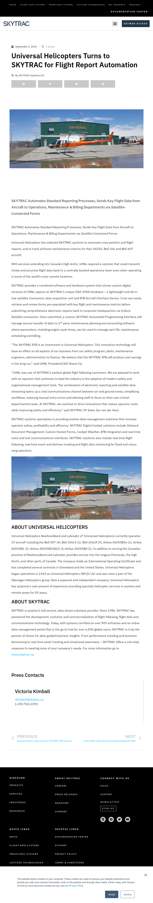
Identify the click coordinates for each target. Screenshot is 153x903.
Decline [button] (128, 894)
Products (16, 785)
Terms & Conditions (69, 862)
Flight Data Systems (32, 5)
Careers (61, 785)
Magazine (62, 803)
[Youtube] (127, 819)
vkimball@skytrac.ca (29, 699)
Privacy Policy (76, 885)
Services (16, 794)
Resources (17, 811)
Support (106, 794)
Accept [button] (111, 894)
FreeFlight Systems (61, 5)
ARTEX (12, 5)
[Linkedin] (103, 819)
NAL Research (117, 5)
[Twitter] (119, 819)
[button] (115, 24)
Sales (104, 785)
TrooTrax (135, 5)
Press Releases (66, 794)
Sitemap (61, 845)
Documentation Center (129, 11)
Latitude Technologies (91, 5)
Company (61, 811)
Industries (18, 802)
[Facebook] (111, 819)
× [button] (145, 873)
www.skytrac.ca (22, 654)
